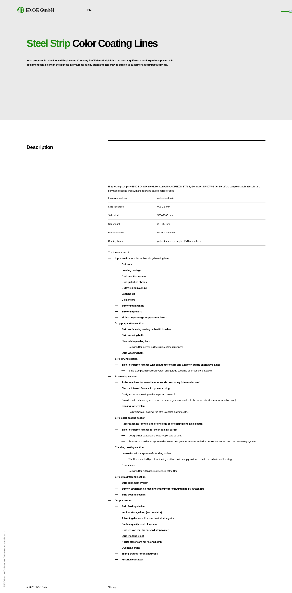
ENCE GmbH (4, 581)
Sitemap (112, 587)
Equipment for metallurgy (4, 546)
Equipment (4, 566)
